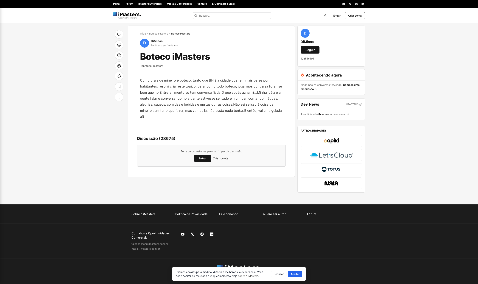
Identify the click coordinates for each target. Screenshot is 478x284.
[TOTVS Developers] (331, 169)
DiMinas (157, 41)
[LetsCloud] (331, 155)
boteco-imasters (152, 65)
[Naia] (331, 183)
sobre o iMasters (248, 275)
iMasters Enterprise (150, 3)
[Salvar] (119, 86)
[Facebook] (356, 4)
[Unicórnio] (119, 45)
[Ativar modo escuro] (326, 16)
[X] (350, 4)
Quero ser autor (274, 214)
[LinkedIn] (363, 4)
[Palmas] (119, 66)
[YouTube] (344, 4)
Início (143, 33)
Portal (116, 3)
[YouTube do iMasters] (183, 234)
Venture (202, 3)
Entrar (337, 15)
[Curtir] (119, 34)
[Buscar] (196, 15)
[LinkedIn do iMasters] (212, 234)
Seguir (310, 50)
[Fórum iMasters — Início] (127, 16)
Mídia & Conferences (179, 3)
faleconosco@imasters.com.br (149, 243)
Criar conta (355, 15)
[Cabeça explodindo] (119, 55)
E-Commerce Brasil (223, 3)
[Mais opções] (119, 97)
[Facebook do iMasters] (202, 234)
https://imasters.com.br (145, 248)
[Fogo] (119, 76)
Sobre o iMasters (143, 214)
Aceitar (295, 274)
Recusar (279, 274)
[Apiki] (331, 141)
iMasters (352, 104)
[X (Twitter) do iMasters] (192, 234)
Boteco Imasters (158, 33)
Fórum (129, 3)
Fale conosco (228, 214)
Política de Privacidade (191, 214)
